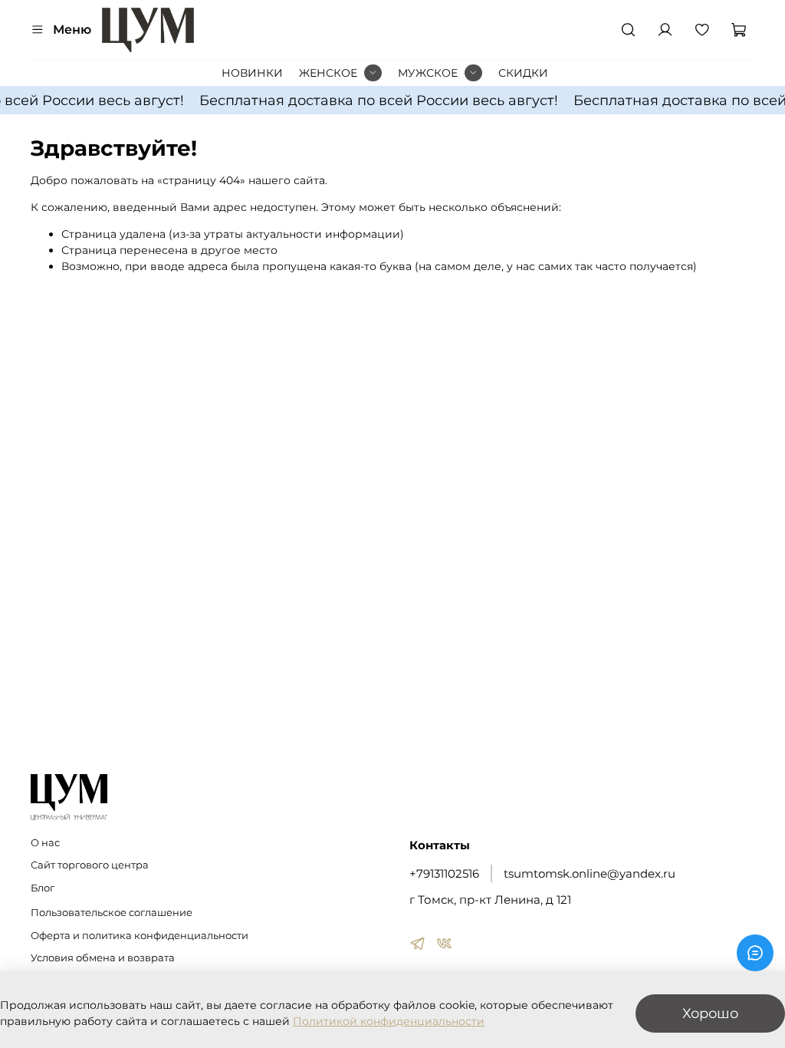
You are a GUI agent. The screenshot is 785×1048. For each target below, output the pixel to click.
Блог (42, 888)
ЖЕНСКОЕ (328, 73)
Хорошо (710, 1013)
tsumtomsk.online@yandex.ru (589, 873)
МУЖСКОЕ (428, 73)
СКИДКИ (523, 73)
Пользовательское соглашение (111, 912)
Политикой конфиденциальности (388, 1021)
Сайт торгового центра (90, 865)
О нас (45, 843)
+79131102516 (444, 873)
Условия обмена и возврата (103, 958)
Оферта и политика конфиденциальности (139, 935)
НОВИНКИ (252, 73)
